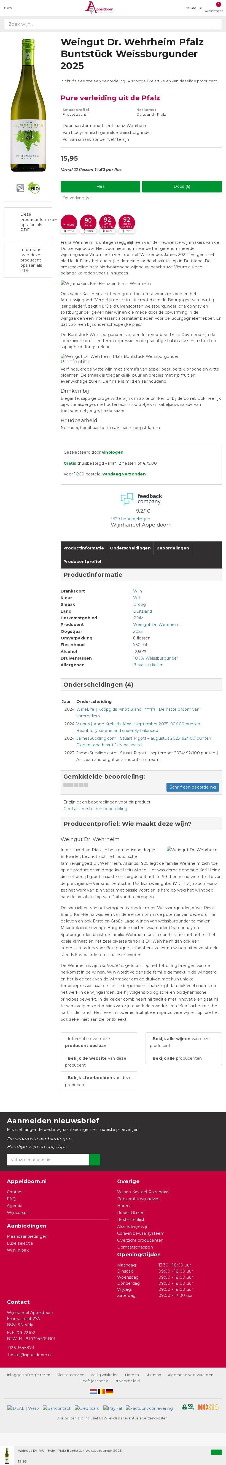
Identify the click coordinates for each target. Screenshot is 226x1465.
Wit (136, 597)
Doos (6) (182, 186)
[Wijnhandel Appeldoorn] (99, 7)
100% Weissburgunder (155, 658)
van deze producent (95, 1062)
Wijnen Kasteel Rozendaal (143, 1191)
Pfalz (138, 617)
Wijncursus (18, 1212)
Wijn (137, 591)
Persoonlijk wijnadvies (138, 1198)
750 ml (140, 644)
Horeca (124, 1205)
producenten (177, 1058)
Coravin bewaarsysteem (141, 1233)
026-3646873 (21, 1347)
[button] (69, 223)
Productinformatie (83, 548)
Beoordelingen (173, 548)
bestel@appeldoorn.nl (30, 1354)
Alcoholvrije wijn (133, 1226)
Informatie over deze (87, 1042)
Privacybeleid (127, 1381)
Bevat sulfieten (148, 664)
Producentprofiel (82, 561)
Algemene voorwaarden (190, 1375)
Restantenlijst (131, 1219)
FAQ (11, 1198)
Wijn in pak (18, 1250)
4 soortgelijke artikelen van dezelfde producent (172, 81)
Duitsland (142, 611)
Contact (15, 1191)
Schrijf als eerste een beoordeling (93, 81)
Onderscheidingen (130, 548)
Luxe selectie (20, 1243)
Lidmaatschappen (135, 1247)
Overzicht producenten (140, 1240)
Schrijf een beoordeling (193, 787)
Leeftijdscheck (94, 1381)
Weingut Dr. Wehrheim (156, 624)
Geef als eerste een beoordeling (95, 808)
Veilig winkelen (105, 1375)
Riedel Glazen (130, 1212)
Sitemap (154, 1375)
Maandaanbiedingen (27, 1236)
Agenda (15, 1205)
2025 (137, 631)
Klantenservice (70, 1375)
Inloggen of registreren (28, 1375)
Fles (100, 186)
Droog (139, 604)
